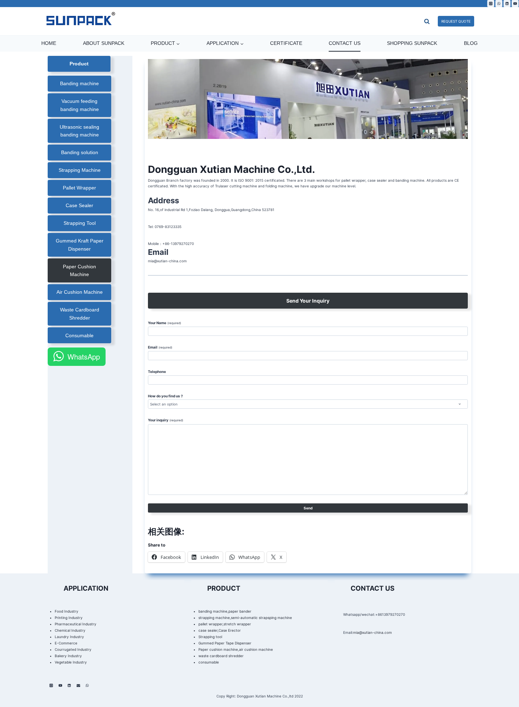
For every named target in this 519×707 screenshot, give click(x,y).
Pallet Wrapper (79, 188)
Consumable (79, 335)
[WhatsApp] (498, 3)
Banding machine (79, 83)
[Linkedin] (507, 3)
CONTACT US (344, 43)
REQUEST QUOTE (456, 21)
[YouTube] (515, 3)
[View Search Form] (412, 21)
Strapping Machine (80, 170)
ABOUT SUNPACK (103, 43)
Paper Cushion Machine (79, 270)
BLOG (471, 43)
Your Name (164, 323)
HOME (48, 43)
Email (160, 347)
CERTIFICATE (286, 43)
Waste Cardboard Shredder (79, 313)
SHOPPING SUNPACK (412, 43)
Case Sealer (79, 205)
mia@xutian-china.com (372, 632)
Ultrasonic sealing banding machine (79, 131)
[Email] (78, 685)
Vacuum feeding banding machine (79, 105)
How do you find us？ (166, 396)
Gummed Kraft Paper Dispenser (79, 244)
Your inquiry (165, 420)
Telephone (157, 371)
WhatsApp (83, 356)
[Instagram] (490, 3)
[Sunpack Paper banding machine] (80, 21)
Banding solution (79, 152)
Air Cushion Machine (79, 292)
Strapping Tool (80, 223)
